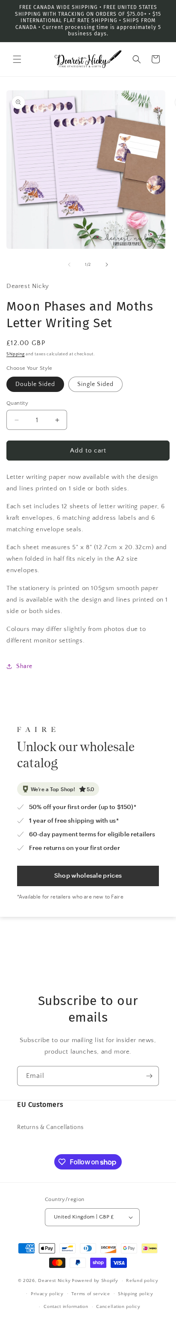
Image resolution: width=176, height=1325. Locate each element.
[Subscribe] (149, 1076)
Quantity (17, 403)
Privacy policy (47, 1293)
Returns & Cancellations (50, 1127)
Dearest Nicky (54, 1280)
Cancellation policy (118, 1306)
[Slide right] (106, 264)
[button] (17, 59)
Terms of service (90, 1293)
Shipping (15, 354)
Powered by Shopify (95, 1280)
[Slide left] (69, 264)
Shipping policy (135, 1293)
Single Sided (95, 384)
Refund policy (142, 1280)
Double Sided (35, 384)
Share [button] (24, 666)
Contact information (66, 1306)
